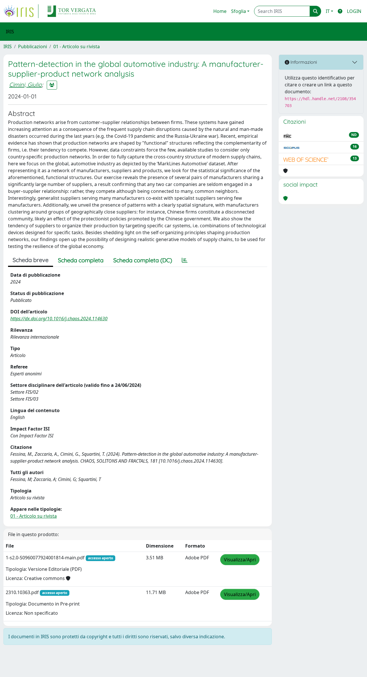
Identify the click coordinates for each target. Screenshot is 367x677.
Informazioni (303, 62)
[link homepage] (20, 11)
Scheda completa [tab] (81, 260)
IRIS (7, 46)
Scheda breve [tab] (30, 259)
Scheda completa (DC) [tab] (142, 260)
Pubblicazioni (32, 46)
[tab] (184, 260)
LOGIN (354, 11)
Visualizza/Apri (240, 559)
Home (220, 11)
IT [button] (328, 11)
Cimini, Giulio (25, 84)
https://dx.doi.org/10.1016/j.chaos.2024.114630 (59, 318)
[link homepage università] (71, 11)
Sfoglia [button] (238, 11)
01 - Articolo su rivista (76, 46)
